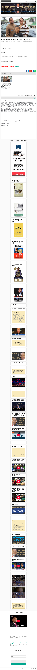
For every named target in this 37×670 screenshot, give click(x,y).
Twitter (9, 67)
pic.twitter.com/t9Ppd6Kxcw (17, 343)
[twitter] (22, 669)
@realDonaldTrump (16, 525)
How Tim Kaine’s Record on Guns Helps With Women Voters (18, 594)
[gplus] (26, 669)
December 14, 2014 (21, 454)
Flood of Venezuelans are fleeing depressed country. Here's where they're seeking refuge (6, 85)
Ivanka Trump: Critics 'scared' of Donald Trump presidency (17, 589)
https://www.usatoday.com (9, 63)
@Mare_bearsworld (17, 450)
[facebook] (24, 669)
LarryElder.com (16, 66)
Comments (14, 45)
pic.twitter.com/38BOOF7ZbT (17, 393)
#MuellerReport (15, 522)
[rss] (30, 669)
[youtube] (33, 669)
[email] (32, 669)
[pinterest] (35, 669)
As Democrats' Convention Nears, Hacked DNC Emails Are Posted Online (18, 583)
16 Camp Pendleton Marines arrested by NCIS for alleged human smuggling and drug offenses (18, 642)
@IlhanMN (17, 312)
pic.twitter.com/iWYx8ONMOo (18, 605)
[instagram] (28, 669)
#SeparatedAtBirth (17, 342)
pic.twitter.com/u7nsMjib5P (17, 452)
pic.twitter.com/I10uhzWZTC (18, 370)
